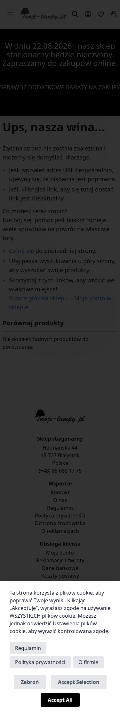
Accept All (60, 699)
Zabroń (30, 682)
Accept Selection (79, 682)
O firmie (88, 662)
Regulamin (28, 648)
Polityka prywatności (40, 662)
